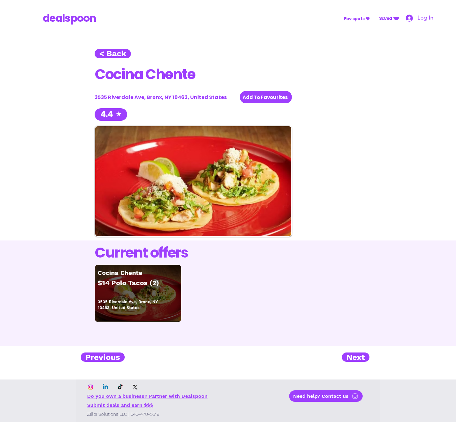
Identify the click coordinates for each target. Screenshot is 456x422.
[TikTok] (120, 387)
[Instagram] (90, 387)
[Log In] (407, 18)
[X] (135, 387)
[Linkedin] (105, 387)
